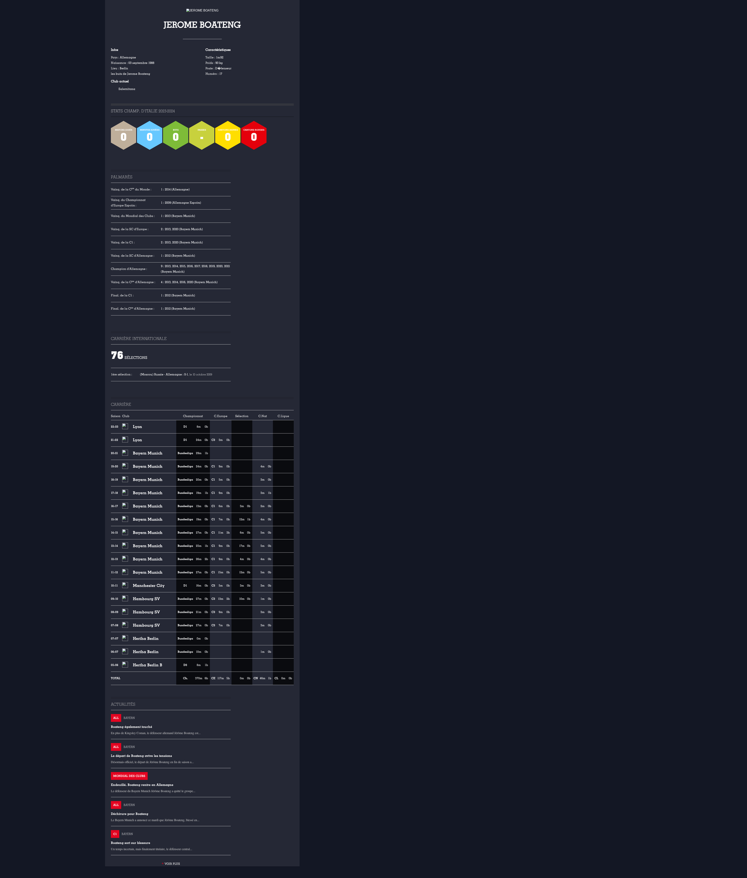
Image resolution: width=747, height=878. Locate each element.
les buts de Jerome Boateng (130, 74)
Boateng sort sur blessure (130, 843)
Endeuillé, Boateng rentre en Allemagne (142, 785)
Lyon (137, 426)
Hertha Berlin (146, 638)
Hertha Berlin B (147, 665)
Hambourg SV (146, 598)
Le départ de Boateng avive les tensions (141, 756)
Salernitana (126, 89)
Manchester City (149, 585)
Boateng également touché (131, 727)
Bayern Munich (147, 453)
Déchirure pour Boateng (129, 814)
